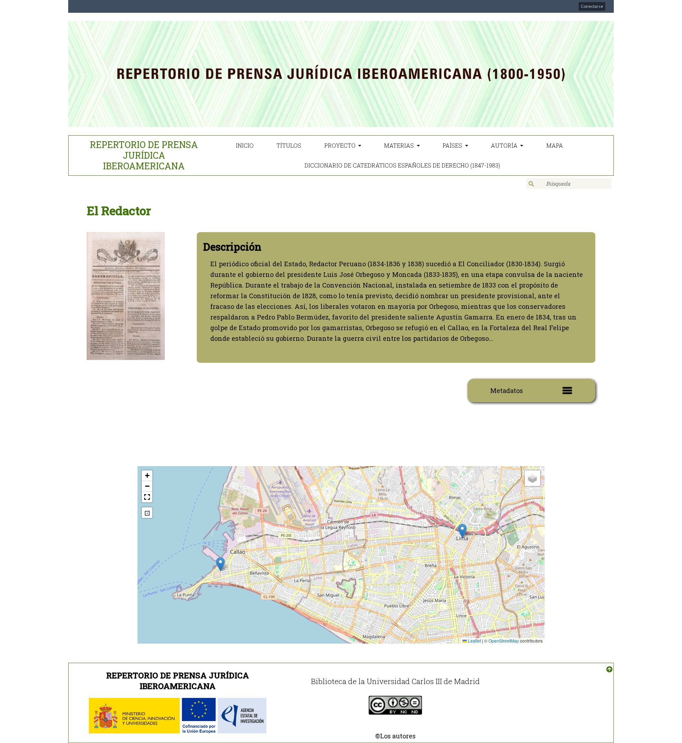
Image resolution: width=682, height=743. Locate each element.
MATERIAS (399, 145)
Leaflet (474, 641)
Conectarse (592, 6)
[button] (220, 564)
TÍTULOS (288, 145)
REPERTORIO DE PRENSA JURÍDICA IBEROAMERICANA (144, 155)
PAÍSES (452, 145)
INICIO (245, 145)
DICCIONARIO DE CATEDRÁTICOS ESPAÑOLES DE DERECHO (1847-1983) (402, 165)
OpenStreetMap (503, 641)
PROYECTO (340, 145)
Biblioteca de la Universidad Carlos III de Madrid (395, 681)
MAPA (554, 145)
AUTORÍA (504, 145)
